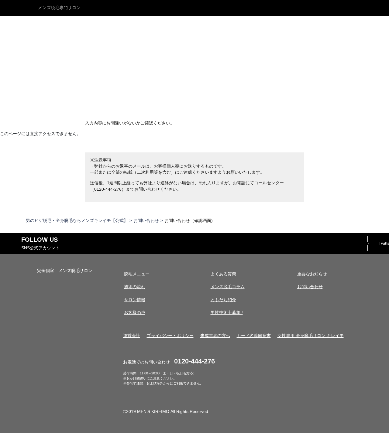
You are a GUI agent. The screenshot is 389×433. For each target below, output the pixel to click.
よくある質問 (223, 274)
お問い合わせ (146, 220)
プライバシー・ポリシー (170, 335)
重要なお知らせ (312, 274)
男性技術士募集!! (227, 312)
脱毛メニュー (137, 274)
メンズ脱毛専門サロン (59, 7)
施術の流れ (134, 287)
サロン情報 (134, 300)
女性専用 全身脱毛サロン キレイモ (310, 335)
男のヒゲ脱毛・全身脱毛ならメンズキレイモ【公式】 (77, 220)
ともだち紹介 (223, 300)
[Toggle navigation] (379, 8)
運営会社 (131, 335)
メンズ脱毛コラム (228, 287)
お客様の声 (134, 312)
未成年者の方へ (215, 335)
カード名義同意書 (254, 335)
